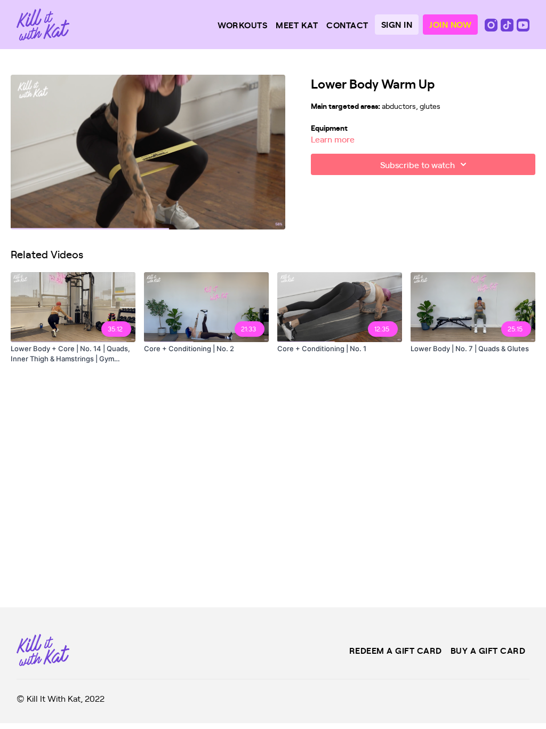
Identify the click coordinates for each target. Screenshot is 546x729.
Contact (347, 24)
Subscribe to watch (417, 164)
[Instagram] (492, 24)
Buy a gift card (488, 650)
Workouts (242, 24)
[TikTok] (508, 24)
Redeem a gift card (395, 650)
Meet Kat (297, 24)
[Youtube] (523, 24)
